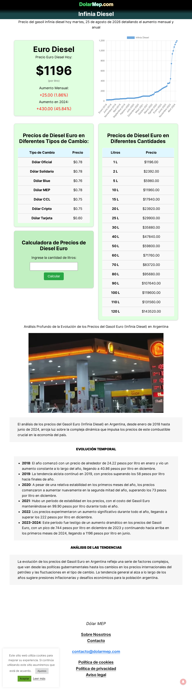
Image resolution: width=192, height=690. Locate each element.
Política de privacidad (96, 668)
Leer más (39, 678)
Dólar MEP (96, 623)
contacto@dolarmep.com (96, 651)
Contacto (96, 640)
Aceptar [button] (24, 678)
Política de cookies (96, 662)
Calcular (54, 276)
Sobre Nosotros (96, 634)
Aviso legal (96, 674)
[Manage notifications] (183, 682)
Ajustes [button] (42, 670)
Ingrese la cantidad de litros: (54, 258)
